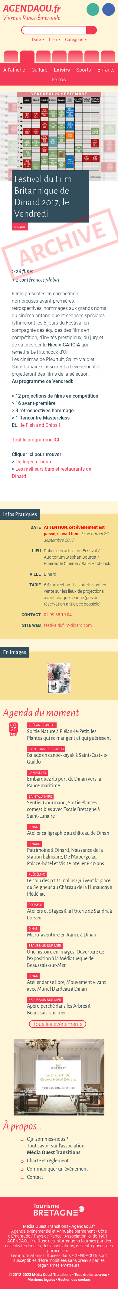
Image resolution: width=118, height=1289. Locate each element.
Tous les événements (58, 1024)
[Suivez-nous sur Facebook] (108, 9)
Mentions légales (41, 1279)
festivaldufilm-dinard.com (68, 625)
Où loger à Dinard (33, 462)
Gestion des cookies (74, 1279)
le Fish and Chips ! (40, 425)
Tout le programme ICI (35, 440)
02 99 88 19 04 (58, 614)
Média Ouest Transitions (51, 1275)
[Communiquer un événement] (93, 9)
